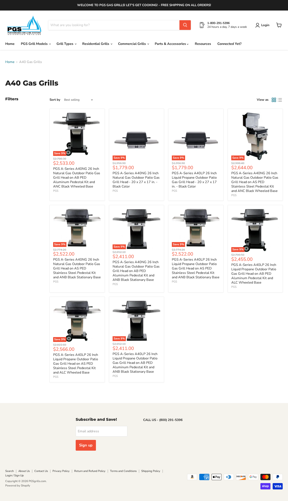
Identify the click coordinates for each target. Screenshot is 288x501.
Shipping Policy (150, 471)
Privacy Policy (61, 471)
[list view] (280, 100)
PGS (55, 191)
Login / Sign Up (14, 475)
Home (10, 44)
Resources (203, 44)
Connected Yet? (229, 44)
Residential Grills (96, 44)
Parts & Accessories (171, 44)
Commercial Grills (132, 44)
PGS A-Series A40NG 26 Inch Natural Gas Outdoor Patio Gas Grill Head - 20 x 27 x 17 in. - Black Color (136, 180)
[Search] (185, 25)
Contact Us (41, 471)
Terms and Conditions (123, 471)
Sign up (86, 445)
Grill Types (65, 44)
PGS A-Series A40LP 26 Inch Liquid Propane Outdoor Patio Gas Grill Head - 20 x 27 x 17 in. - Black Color (194, 180)
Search (9, 471)
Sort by (55, 100)
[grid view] (274, 100)
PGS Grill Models (34, 44)
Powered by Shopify (17, 486)
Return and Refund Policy (89, 471)
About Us (24, 471)
